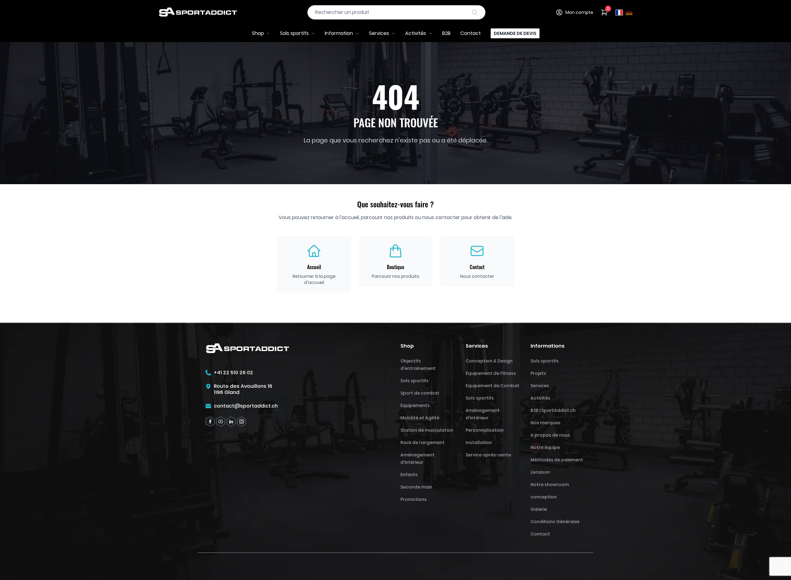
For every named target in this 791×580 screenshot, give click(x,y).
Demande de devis (515, 33)
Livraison (540, 472)
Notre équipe (545, 447)
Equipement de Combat (492, 386)
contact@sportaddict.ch (246, 406)
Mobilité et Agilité (419, 418)
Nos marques (545, 423)
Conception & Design (489, 361)
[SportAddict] (197, 12)
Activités (415, 33)
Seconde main (416, 487)
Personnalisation (485, 430)
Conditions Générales (555, 522)
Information (339, 33)
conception (544, 497)
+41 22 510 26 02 (233, 373)
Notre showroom (550, 484)
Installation (479, 442)
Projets (538, 373)
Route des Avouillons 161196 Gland (243, 389)
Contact (470, 33)
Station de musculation (426, 430)
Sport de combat (419, 393)
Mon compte (579, 12)
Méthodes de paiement (557, 460)
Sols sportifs (294, 33)
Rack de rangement (422, 442)
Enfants (409, 475)
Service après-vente (488, 455)
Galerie (539, 509)
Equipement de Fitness (491, 373)
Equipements (415, 405)
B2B (446, 33)
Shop (258, 33)
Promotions (413, 499)
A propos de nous (550, 435)
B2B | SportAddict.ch (553, 410)
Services (379, 33)
